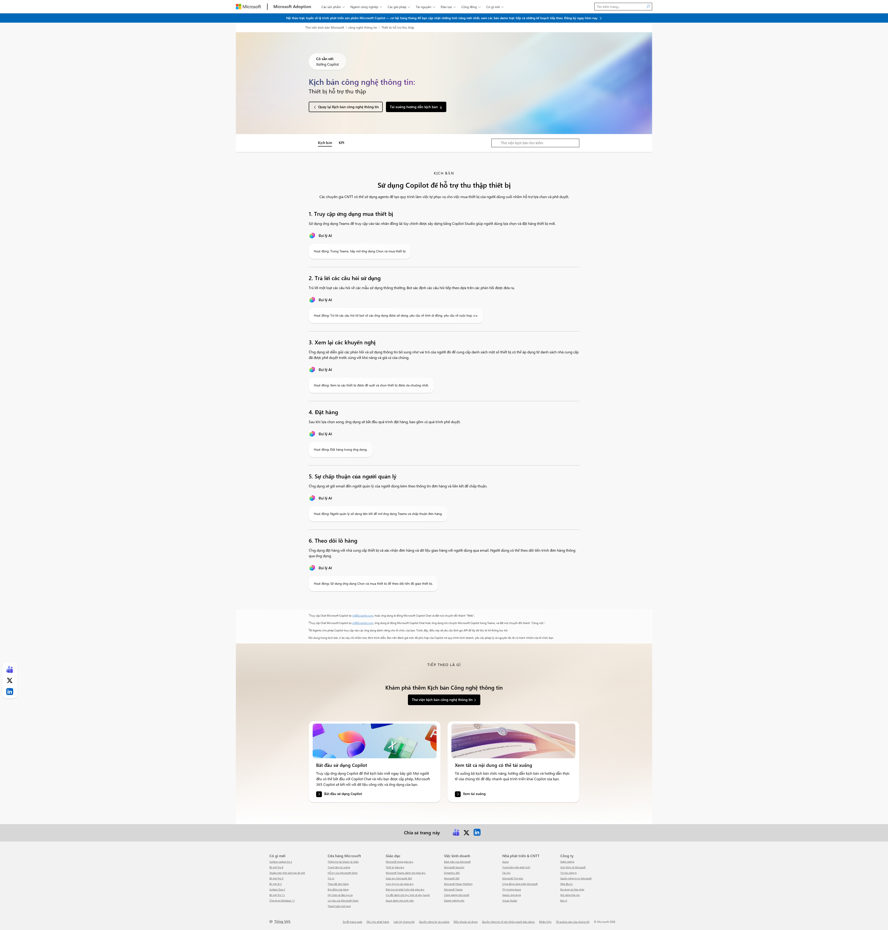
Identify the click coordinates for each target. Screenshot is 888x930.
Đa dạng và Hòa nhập (572, 889)
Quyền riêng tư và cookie (434, 922)
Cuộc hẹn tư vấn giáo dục (399, 884)
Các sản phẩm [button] (333, 7)
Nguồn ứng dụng (511, 895)
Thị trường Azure (511, 889)
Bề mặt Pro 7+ (277, 895)
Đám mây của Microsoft (457, 861)
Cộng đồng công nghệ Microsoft (520, 884)
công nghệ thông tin (362, 27)
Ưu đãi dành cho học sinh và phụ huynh (408, 895)
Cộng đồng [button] (471, 7)
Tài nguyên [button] (425, 7)
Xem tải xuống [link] (474, 793)
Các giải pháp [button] (399, 7)
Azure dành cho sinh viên (400, 900)
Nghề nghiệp (567, 861)
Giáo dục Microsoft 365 (399, 878)
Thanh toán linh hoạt (339, 906)
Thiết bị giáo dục (395, 867)
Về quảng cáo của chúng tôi (572, 922)
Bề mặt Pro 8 (276, 867)
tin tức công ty (568, 873)
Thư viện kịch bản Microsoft (324, 27)
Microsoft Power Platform (458, 884)
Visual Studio (509, 900)
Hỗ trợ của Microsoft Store (343, 873)
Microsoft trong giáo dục (399, 861)
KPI (341, 142)
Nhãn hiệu (545, 922)
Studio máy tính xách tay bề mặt (287, 873)
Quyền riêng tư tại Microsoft (576, 878)
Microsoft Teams (453, 889)
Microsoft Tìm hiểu (512, 878)
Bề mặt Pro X (276, 878)
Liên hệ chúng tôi (404, 922)
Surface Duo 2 (277, 889)
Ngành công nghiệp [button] (366, 7)
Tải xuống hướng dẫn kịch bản (414, 106)
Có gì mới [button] (495, 7)
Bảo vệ (563, 900)
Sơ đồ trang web (352, 922)
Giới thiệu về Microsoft (573, 867)
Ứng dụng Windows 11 (282, 900)
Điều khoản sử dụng (466, 922)
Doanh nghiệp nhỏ (454, 900)
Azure (505, 861)
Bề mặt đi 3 (275, 884)
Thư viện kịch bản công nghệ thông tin (442, 699)
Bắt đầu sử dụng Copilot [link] (343, 793)
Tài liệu (506, 873)
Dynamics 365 (452, 873)
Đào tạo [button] (448, 7)
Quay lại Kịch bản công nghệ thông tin (348, 106)
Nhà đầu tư (566, 884)
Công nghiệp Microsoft (456, 895)
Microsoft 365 (451, 878)
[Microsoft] (248, 6)
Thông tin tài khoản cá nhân (343, 861)
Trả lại (331, 878)
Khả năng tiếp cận (570, 895)
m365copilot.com (362, 615)
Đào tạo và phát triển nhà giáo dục (405, 889)
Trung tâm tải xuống (339, 867)
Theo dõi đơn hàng (338, 884)
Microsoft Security (454, 867)
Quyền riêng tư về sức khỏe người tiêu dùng (508, 922)
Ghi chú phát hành (378, 922)
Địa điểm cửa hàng (338, 889)
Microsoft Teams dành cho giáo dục (406, 873)
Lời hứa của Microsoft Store (343, 900)
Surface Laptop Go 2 (280, 861)
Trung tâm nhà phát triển (516, 867)
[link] (375, 741)
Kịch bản (325, 142)
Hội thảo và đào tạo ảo (340, 895)
